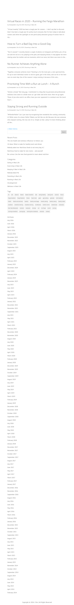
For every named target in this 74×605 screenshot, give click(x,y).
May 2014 (10, 586)
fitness (28, 198)
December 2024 (12, 268)
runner (49, 208)
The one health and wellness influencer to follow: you (25, 141)
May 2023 (10, 291)
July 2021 (10, 315)
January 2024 (11, 278)
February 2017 (12, 481)
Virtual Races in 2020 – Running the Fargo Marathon (35, 21)
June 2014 (10, 582)
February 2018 (12, 440)
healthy (26, 201)
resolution (28, 208)
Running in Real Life (30, 25)
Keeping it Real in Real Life (16, 169)
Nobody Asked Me (13, 173)
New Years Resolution (13, 208)
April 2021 (10, 322)
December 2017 (12, 447)
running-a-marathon (13, 211)
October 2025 (11, 244)
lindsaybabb (12, 25)
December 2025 (12, 237)
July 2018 (10, 423)
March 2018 (11, 437)
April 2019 (10, 393)
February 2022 (12, 298)
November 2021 (12, 308)
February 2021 (12, 329)
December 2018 (12, 406)
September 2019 (12, 376)
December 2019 (12, 366)
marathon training (29, 204)
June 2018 (10, 427)
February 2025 (12, 261)
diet (36, 194)
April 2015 (10, 552)
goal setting (45, 198)
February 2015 (12, 559)
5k (8, 194)
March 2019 (11, 396)
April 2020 (10, 352)
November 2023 (12, 281)
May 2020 (10, 349)
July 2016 (10, 501)
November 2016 (12, 491)
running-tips (22, 211)
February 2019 (12, 400)
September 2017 (12, 457)
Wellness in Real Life (14, 186)
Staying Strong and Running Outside (27, 106)
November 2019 (12, 369)
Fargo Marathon (21, 198)
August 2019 (11, 379)
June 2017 (10, 467)
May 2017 (10, 471)
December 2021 (12, 305)
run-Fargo (43, 208)
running (54, 208)
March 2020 (11, 356)
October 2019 (11, 373)
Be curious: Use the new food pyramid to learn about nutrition (28, 154)
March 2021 (11, 325)
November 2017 (12, 450)
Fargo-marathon (12, 198)
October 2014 (11, 569)
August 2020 (11, 339)
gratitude (52, 198)
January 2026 (11, 234)
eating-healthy (42, 194)
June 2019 (10, 386)
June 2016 (10, 505)
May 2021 (10, 318)
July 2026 (10, 220)
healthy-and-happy (34, 201)
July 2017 (10, 464)
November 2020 (12, 335)
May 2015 (10, 549)
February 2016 (12, 518)
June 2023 (10, 288)
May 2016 (10, 508)
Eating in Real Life (13, 163)
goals (40, 198)
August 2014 (11, 576)
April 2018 (10, 434)
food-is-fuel (34, 198)
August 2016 (11, 498)
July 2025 (10, 254)
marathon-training (19, 204)
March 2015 (11, 555)
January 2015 (11, 562)
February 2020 (12, 359)
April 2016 (10, 511)
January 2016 (11, 522)
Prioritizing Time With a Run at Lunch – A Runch (33, 83)
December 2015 (12, 525)
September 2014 (12, 572)
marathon (10, 204)
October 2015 (11, 532)
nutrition (22, 208)
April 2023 (10, 295)
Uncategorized (12, 183)
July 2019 (10, 383)
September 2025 (12, 247)
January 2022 (11, 301)
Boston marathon (29, 194)
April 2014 (10, 589)
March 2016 (11, 515)
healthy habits (61, 201)
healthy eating (53, 201)
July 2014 (10, 579)
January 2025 (11, 264)
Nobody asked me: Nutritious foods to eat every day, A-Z (25, 147)
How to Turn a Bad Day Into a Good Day (29, 43)
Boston (22, 194)
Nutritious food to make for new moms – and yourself (25, 151)
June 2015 (10, 545)
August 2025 (11, 251)
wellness (42, 211)
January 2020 (11, 362)
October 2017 (11, 454)
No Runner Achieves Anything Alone (26, 63)
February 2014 (12, 593)
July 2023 (10, 285)
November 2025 (12, 241)
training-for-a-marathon (32, 211)
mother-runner (46, 204)
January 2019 (11, 403)
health (9, 201)
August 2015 (11, 538)
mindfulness (38, 204)
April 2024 (10, 271)
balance (16, 194)
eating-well (50, 194)
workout (48, 211)
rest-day (34, 208)
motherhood (54, 204)
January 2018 (11, 444)
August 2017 (11, 461)
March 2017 (11, 478)
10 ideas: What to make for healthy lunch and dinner (24, 144)
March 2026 (11, 230)
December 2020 (12, 332)
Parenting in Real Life (31, 47)
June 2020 (10, 346)
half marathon (59, 198)
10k (12, 194)
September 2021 (12, 312)
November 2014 (12, 566)
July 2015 (10, 542)
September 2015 (12, 535)
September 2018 (12, 417)
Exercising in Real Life (14, 166)
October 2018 (11, 413)
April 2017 (10, 474)
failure (61, 194)
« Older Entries (12, 129)
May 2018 (10, 430)
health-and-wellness (18, 201)
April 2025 (10, 258)
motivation (61, 204)
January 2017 (11, 484)
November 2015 (12, 528)
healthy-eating (44, 201)
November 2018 (12, 410)
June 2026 (10, 224)
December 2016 (12, 488)
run (38, 208)
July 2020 (10, 342)
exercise (57, 194)
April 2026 (10, 227)
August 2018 (11, 420)
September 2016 (12, 495)
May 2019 (10, 390)
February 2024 (12, 274)
